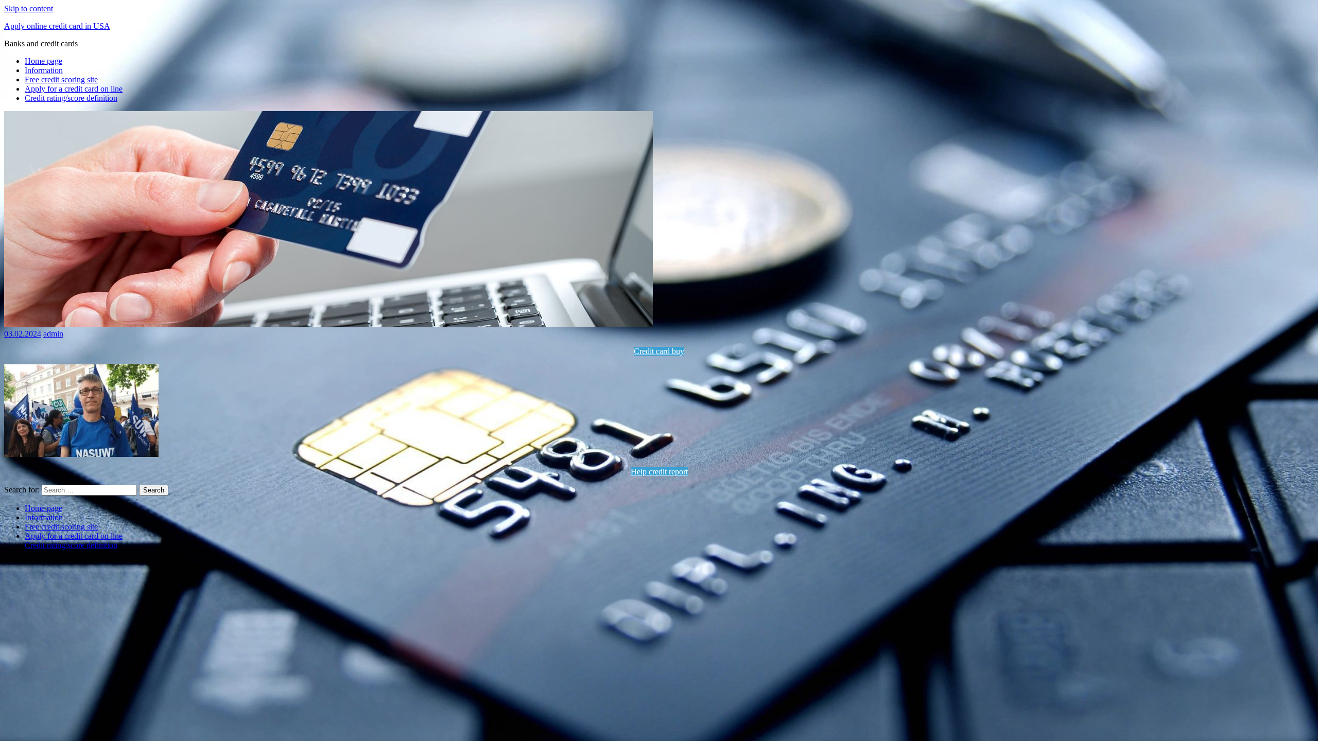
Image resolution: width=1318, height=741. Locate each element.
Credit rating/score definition (71, 98)
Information (44, 70)
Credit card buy (659, 351)
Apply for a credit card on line (74, 88)
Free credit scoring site (61, 79)
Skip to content (28, 8)
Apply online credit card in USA (57, 26)
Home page (43, 61)
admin (53, 333)
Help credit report (659, 471)
